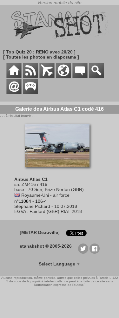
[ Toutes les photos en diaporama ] (41, 57)
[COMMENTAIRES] (80, 76)
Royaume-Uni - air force (45, 195)
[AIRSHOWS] (63, 76)
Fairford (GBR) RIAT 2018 (56, 211)
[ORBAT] (47, 76)
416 (43, 184)
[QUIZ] (30, 92)
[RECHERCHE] (96, 76)
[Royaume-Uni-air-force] (17, 195)
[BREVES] (30, 76)
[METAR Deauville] (40, 232)
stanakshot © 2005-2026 (46, 246)
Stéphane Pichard (32, 206)
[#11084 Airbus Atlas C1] (59, 170)
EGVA (20, 211)
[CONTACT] (14, 92)
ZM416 (29, 184)
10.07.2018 (65, 206)
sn (16, 184)
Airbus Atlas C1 (31, 179)
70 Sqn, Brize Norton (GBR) (56, 189)
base (19, 189)
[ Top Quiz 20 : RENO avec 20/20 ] (39, 51)
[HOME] (14, 76)
